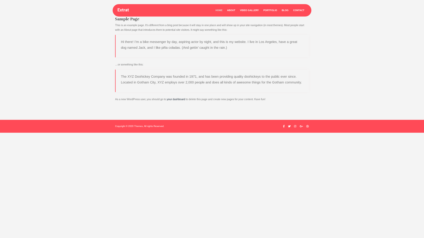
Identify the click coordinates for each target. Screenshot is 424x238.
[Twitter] (289, 126)
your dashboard (176, 99)
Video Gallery (249, 10)
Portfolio (270, 10)
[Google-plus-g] (301, 126)
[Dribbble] (307, 126)
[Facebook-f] (283, 126)
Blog (285, 10)
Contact (298, 10)
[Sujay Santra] (126, 9)
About (231, 10)
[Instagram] (295, 126)
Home (218, 10)
